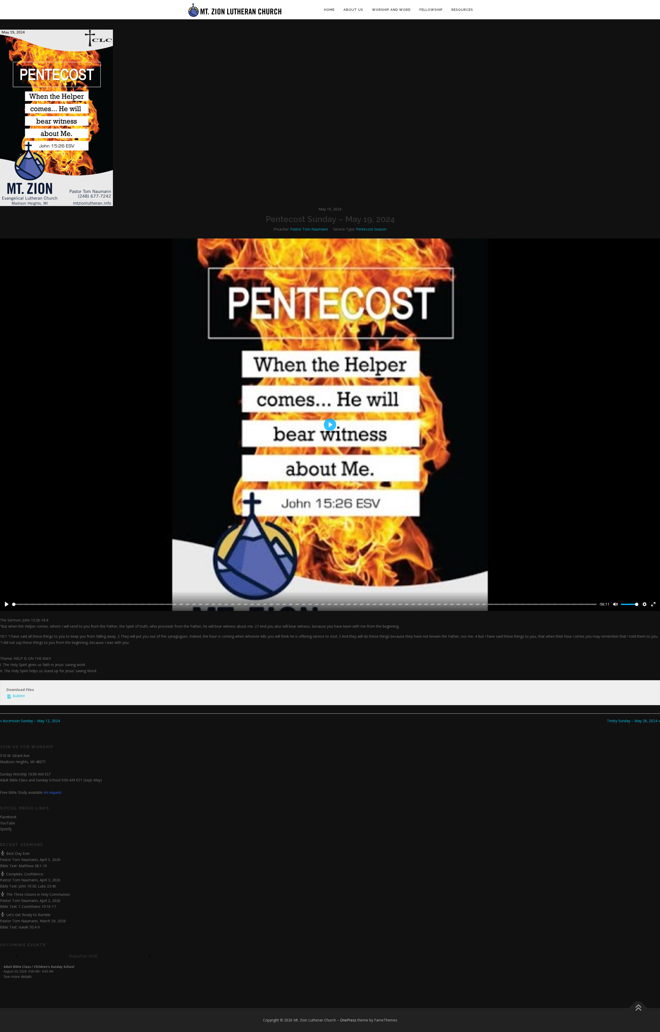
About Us (353, 10)
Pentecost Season (371, 229)
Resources (462, 10)
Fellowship (431, 10)
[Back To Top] (638, 1008)
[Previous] (16, 956)
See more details (18, 976)
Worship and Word (391, 10)
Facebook (8, 816)
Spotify (6, 828)
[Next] (150, 956)
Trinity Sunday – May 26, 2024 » (633, 720)
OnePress (348, 1020)
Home (329, 10)
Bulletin (18, 695)
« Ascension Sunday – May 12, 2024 (30, 720)
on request (53, 792)
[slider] (304, 604)
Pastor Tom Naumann (309, 229)
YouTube (7, 823)
